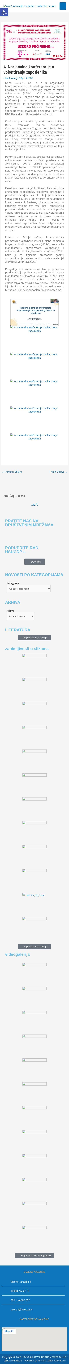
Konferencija (11, 78)
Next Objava (59, 471)
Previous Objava (12, 471)
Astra (41, 1360)
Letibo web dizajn (56, 1360)
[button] (4, 12)
